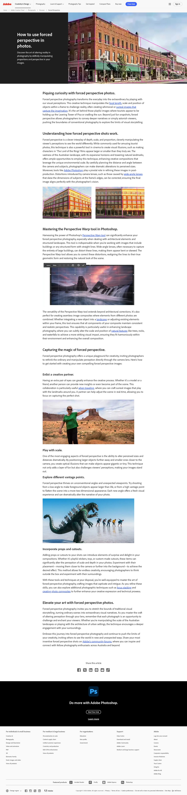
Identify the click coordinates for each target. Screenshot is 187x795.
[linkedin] (39, 791)
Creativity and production (51, 746)
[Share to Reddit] (102, 670)
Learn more (93, 719)
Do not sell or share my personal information (149, 791)
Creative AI (9, 736)
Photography (40, 4)
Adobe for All (158, 770)
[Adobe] (7, 4)
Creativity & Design (22, 4)
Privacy (107, 791)
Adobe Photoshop (73, 170)
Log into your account (160, 736)
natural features (119, 330)
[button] (170, 4)
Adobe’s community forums (97, 641)
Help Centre (120, 736)
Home (5, 10)
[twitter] (35, 791)
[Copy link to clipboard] (108, 670)
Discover (42, 10)
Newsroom (157, 750)
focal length (115, 103)
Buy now (118, 4)
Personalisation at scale (50, 736)
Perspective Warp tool (93, 235)
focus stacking (124, 587)
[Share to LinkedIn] (90, 670)
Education (83, 736)
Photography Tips (74, 4)
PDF (7, 750)
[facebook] (26, 791)
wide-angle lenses (133, 174)
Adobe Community (122, 743)
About (155, 739)
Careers (156, 743)
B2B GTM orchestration (50, 750)
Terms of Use (116, 791)
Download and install (123, 739)
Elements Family (11, 757)
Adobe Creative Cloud (17, 10)
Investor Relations (159, 757)
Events (156, 746)
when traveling (86, 388)
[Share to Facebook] (79, 670)
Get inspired (90, 4)
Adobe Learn (121, 746)
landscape (102, 319)
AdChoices (178, 791)
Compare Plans (104, 4)
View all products (11, 763)
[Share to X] (85, 670)
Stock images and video (13, 760)
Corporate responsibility (161, 753)
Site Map (168, 791)
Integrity (156, 767)
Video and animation (12, 746)
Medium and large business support (128, 750)
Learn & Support (56, 4)
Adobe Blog (157, 774)
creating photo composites (57, 591)
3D (7, 753)
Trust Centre (157, 763)
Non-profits (83, 739)
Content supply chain (49, 739)
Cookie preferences (127, 791)
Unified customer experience (52, 743)
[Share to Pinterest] (96, 670)
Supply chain (158, 760)
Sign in (177, 4)
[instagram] (30, 791)
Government (84, 743)
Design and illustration (13, 743)
